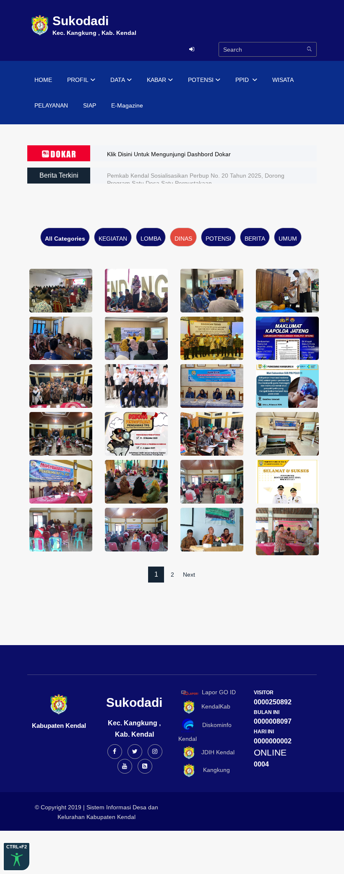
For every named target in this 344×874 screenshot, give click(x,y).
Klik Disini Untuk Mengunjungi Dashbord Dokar (169, 154)
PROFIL (78, 79)
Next (189, 574)
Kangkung (213, 770)
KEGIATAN (113, 238)
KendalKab (213, 706)
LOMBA (151, 238)
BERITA (255, 238)
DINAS (183, 238)
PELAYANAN (51, 105)
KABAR (156, 79)
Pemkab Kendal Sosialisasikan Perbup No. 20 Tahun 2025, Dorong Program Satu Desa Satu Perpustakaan (195, 179)
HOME (43, 79)
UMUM (288, 238)
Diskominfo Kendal (205, 732)
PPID (242, 79)
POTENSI (201, 79)
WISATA (283, 79)
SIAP (89, 105)
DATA (117, 79)
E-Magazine (127, 105)
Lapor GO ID (219, 692)
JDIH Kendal (215, 752)
